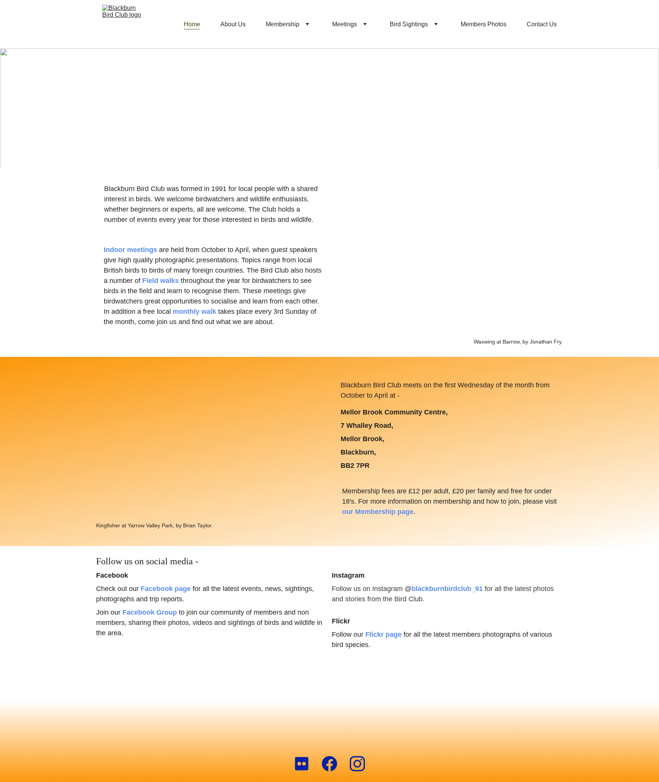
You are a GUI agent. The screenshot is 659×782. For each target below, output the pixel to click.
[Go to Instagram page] (357, 763)
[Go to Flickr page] (305, 763)
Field (151, 280)
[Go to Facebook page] (333, 763)
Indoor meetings (130, 250)
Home (192, 24)
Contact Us (542, 24)
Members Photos (483, 24)
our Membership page (377, 511)
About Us (233, 24)
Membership (282, 24)
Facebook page (166, 589)
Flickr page (383, 634)
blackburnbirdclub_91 (447, 589)
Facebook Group (149, 612)
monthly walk (194, 311)
